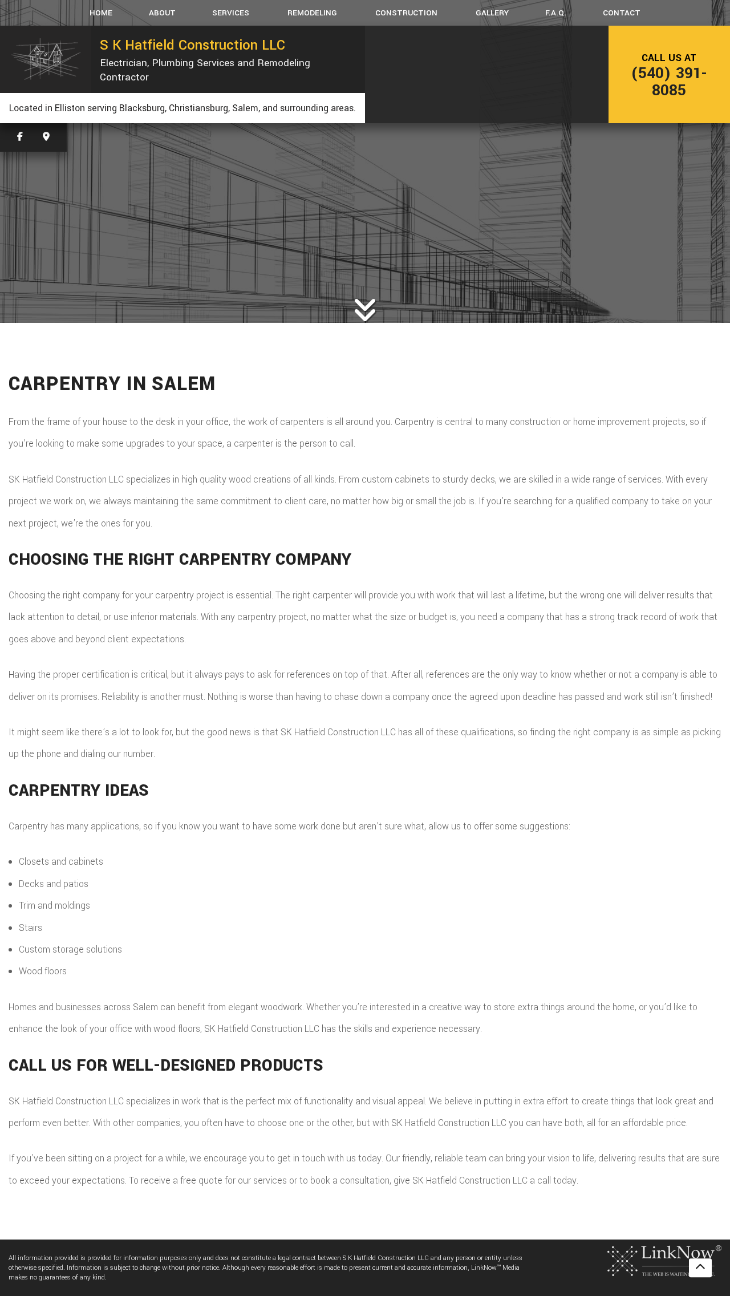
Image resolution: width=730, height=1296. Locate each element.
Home (101, 12)
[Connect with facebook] (20, 137)
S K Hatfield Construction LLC (192, 45)
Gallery (492, 12)
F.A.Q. (555, 12)
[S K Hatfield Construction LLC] (46, 59)
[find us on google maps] (46, 137)
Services (230, 12)
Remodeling (312, 12)
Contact (621, 12)
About (162, 12)
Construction (406, 12)
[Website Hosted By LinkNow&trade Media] (664, 1260)
